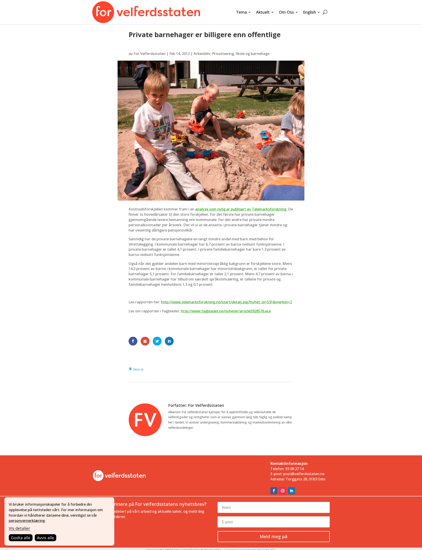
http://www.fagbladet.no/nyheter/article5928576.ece (226, 310)
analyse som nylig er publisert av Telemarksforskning (240, 209)
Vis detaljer (19, 528)
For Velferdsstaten (150, 53)
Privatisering (223, 53)
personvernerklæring (27, 520)
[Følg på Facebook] (273, 490)
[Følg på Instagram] (282, 490)
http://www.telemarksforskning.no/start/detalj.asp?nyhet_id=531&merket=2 (226, 301)
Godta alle (20, 537)
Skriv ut (138, 369)
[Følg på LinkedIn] (291, 490)
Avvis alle (45, 537)
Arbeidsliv (202, 53)
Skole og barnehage (252, 53)
